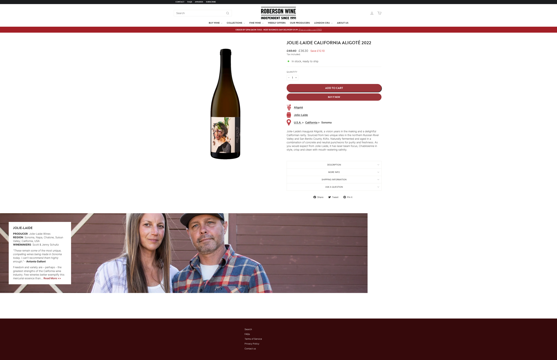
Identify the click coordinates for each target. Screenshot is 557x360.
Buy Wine (214, 23)
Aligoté (298, 107)
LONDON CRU (322, 23)
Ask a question (334, 187)
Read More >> (52, 278)
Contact (180, 1)
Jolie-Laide (301, 114)
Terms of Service (253, 339)
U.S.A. (297, 122)
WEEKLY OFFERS (277, 23)
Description (334, 164)
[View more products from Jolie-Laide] (289, 115)
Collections (235, 23)
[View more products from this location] (289, 122)
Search (248, 329)
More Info (334, 172)
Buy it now (334, 97)
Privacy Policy (252, 343)
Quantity (292, 72)
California (311, 122)
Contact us (250, 348)
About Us (342, 23)
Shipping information (334, 179)
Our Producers (300, 23)
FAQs (189, 1)
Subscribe (211, 1)
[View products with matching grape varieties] (289, 107)
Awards (199, 1)
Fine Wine (255, 23)
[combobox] (203, 13)
